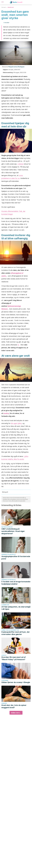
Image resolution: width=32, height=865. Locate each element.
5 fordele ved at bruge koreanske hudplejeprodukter (15, 583)
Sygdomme (4, 680)
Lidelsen (21, 164)
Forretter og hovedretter (10, 630)
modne (6, 413)
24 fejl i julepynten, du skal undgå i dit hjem (15, 608)
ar (18, 345)
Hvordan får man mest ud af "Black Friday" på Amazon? (13, 658)
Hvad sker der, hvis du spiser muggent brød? (13, 706)
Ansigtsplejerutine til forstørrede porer (15, 557)
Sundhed (4, 703)
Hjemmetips (5, 605)
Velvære (3, 7)
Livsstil (3, 655)
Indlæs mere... (16, 713)
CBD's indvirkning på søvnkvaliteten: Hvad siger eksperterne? (13, 531)
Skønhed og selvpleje (8, 554)
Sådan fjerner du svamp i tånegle (15, 682)
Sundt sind (11, 7)
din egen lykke (16, 423)
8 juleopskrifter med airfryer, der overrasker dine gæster (15, 633)
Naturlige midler (6, 527)
